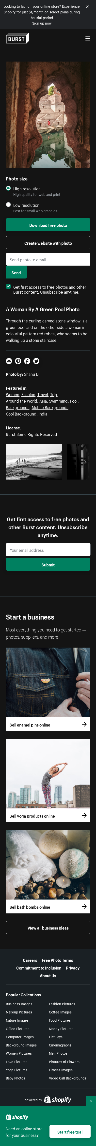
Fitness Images (61, 1069)
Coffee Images (60, 1011)
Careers (30, 959)
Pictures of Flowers (64, 1061)
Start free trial (69, 1131)
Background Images (21, 1044)
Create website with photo (48, 242)
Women (12, 394)
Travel (42, 394)
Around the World (21, 400)
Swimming (58, 400)
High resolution (27, 188)
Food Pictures (60, 1020)
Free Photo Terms (57, 959)
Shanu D (31, 373)
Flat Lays (56, 1036)
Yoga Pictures (16, 1069)
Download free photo (48, 224)
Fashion (28, 394)
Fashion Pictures (62, 1003)
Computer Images (20, 1036)
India (43, 413)
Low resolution (26, 205)
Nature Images (17, 1020)
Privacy (73, 967)
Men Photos (58, 1053)
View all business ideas (48, 927)
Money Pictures (61, 1028)
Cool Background (21, 413)
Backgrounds (18, 407)
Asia (43, 400)
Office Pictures (17, 1028)
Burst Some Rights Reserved (31, 433)
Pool (74, 400)
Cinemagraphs (60, 1044)
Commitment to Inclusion (38, 967)
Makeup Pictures (19, 1011)
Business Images (19, 1003)
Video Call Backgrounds (67, 1077)
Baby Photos (15, 1077)
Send (16, 272)
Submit (48, 564)
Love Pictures (16, 1061)
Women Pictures (19, 1053)
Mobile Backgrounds (50, 407)
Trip (53, 394)
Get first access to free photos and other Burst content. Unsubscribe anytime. (49, 289)
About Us (48, 975)
